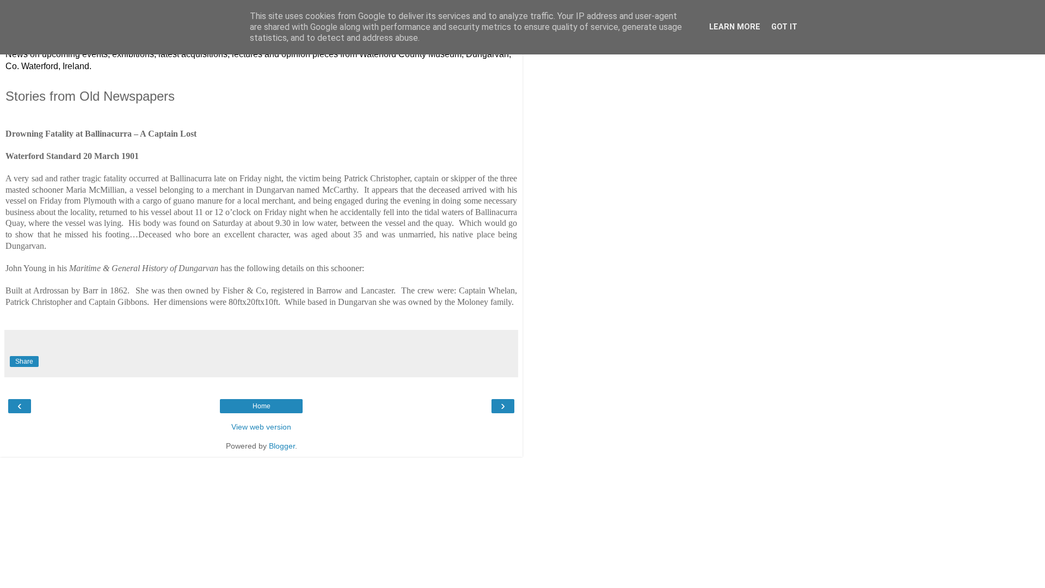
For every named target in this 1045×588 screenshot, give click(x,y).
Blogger (282, 446)
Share (24, 361)
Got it (784, 27)
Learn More (734, 27)
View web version (261, 426)
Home (262, 406)
